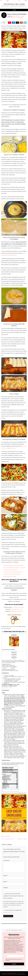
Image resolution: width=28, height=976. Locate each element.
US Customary (5, 687)
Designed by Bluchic (22, 974)
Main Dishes (16, 16)
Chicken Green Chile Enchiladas (12, 574)
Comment (6, 860)
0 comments (6, 836)
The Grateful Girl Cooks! (14, 4)
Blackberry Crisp (21, 839)
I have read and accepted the (12, 911)
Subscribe (14, 964)
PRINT (14, 647)
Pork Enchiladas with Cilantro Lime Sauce (14, 567)
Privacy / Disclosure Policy (11, 974)
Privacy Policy (7, 912)
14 (4, 14)
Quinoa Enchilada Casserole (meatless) (14, 565)
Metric (10, 687)
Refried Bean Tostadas (10, 576)
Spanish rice (13, 448)
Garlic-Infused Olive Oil (8, 839)
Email (5, 881)
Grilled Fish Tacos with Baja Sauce (13, 572)
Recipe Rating (7, 857)
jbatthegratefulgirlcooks (17, 611)
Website (5, 887)
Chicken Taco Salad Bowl (10, 570)
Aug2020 (4, 16)
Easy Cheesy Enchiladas (17, 14)
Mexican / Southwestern (17, 17)
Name (5, 875)
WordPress (3, 974)
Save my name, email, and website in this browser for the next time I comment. (13, 896)
